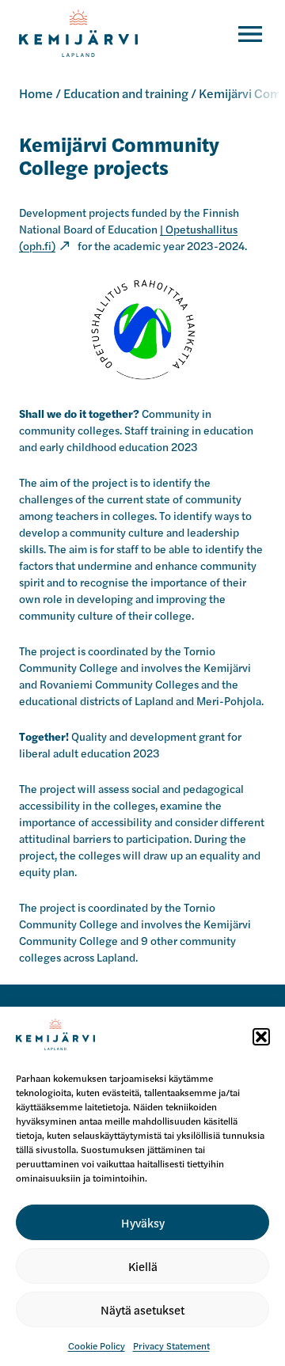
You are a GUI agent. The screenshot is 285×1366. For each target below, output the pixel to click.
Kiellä (143, 1266)
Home (36, 93)
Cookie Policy (96, 1345)
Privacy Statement (171, 1345)
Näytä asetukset (142, 1309)
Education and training (125, 93)
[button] (261, 1037)
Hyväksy (143, 1222)
